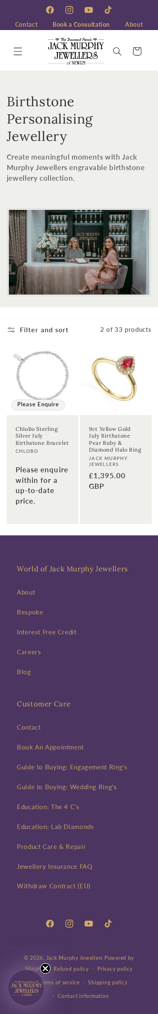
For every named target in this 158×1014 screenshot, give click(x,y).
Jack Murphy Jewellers (74, 958)
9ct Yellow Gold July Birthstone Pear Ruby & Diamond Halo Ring (115, 439)
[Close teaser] (45, 968)
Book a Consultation (81, 24)
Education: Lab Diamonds (55, 826)
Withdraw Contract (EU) (54, 886)
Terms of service (59, 982)
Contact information (83, 996)
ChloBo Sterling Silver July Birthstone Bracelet (42, 435)
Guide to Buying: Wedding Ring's (67, 787)
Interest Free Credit (47, 632)
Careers (29, 652)
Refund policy (71, 969)
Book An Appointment (50, 747)
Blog (24, 671)
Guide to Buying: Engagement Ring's (72, 767)
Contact (26, 24)
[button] (17, 51)
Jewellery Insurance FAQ (55, 866)
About (134, 24)
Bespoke (30, 612)
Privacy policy (114, 969)
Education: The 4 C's (48, 806)
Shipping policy (107, 982)
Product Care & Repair (51, 846)
